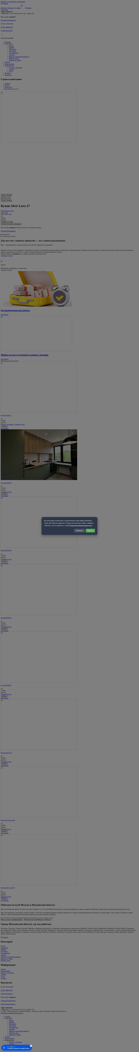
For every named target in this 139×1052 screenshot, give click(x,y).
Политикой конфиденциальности (81, 525)
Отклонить (79, 530)
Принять (90, 530)
